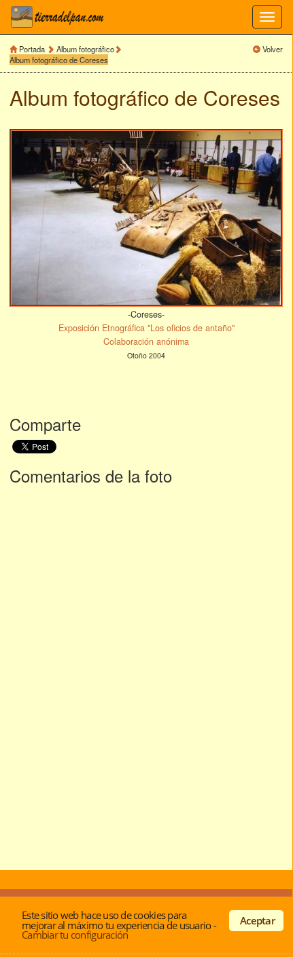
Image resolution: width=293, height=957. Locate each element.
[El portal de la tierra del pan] (61, 17)
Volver (272, 48)
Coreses (241, 97)
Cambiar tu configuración (75, 934)
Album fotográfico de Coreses (59, 59)
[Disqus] (146, 674)
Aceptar (257, 920)
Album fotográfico (85, 48)
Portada (32, 48)
